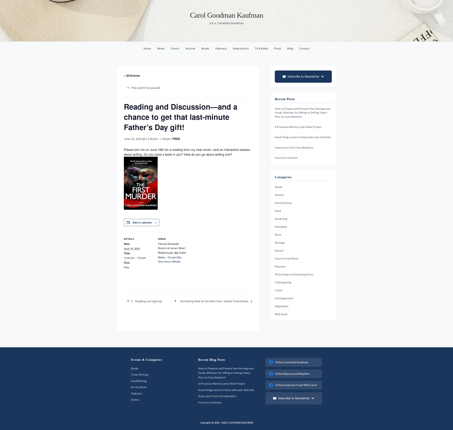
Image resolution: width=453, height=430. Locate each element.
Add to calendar (142, 222)
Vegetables (281, 306)
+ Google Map (174, 257)
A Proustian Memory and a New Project (298, 127)
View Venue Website (169, 261)
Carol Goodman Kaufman (226, 15)
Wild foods (281, 314)
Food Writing (139, 381)
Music (278, 234)
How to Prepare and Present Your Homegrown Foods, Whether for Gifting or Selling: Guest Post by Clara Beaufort (303, 112)
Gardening (281, 218)
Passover (280, 266)
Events (135, 399)
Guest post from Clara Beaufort (294, 147)
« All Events (132, 75)
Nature (279, 250)
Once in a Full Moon (286, 258)
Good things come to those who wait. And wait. (303, 137)
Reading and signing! (148, 301)
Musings (280, 242)
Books (135, 368)
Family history (283, 203)
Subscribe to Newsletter (303, 76)
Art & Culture (139, 387)
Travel (278, 290)
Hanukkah (281, 226)
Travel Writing (139, 374)
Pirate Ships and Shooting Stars (294, 274)
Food (278, 211)
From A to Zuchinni (286, 158)
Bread (278, 187)
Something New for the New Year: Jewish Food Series (214, 301)
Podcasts (136, 393)
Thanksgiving (283, 282)
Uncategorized (284, 298)
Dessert (279, 195)
